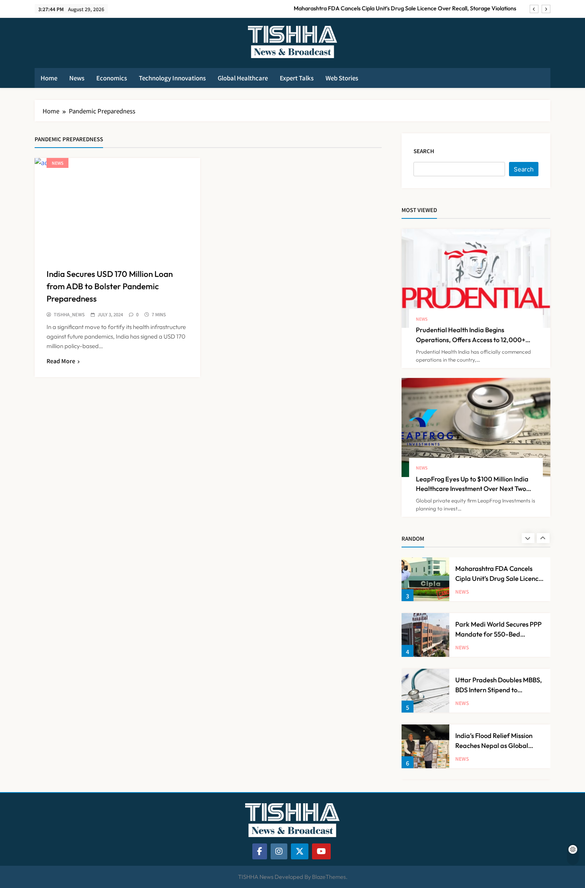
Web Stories (342, 78)
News (76, 78)
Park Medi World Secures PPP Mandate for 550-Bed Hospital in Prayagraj (498, 634)
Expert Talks (297, 78)
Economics (111, 78)
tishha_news (69, 314)
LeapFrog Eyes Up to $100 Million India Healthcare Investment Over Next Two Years (472, 489)
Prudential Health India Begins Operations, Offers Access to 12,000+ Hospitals (470, 339)
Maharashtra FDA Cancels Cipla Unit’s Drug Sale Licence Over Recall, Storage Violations (405, 8)
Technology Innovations (172, 78)
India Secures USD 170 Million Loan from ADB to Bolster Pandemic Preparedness (110, 286)
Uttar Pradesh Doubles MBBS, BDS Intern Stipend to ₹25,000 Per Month (498, 690)
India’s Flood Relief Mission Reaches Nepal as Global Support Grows (493, 745)
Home (49, 78)
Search (423, 151)
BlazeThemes (329, 876)
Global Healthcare (243, 78)
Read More (61, 361)
